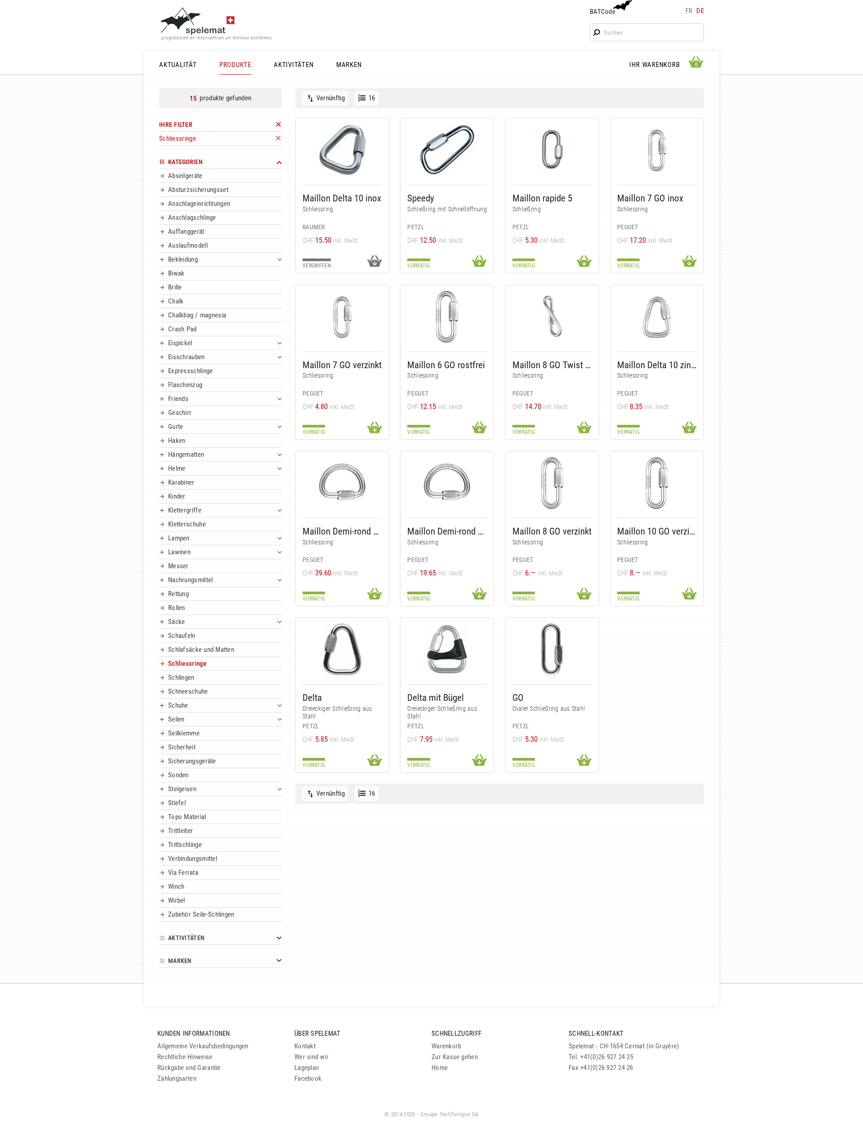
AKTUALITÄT (178, 65)
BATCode (602, 12)
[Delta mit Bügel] (447, 649)
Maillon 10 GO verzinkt (657, 531)
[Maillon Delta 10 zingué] (656, 317)
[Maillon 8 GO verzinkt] (552, 483)
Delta (312, 697)
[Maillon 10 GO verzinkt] (656, 483)
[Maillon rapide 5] (552, 150)
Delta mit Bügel (435, 697)
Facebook (307, 1078)
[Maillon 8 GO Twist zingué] (552, 317)
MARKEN (349, 65)
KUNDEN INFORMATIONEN (193, 1033)
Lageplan (306, 1068)
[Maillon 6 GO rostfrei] (447, 317)
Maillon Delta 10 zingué (657, 364)
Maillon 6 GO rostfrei (446, 364)
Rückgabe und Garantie (189, 1068)
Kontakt (305, 1046)
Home (440, 1068)
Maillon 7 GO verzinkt (342, 364)
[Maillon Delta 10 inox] (342, 150)
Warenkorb (447, 1046)
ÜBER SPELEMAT (317, 1033)
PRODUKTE (235, 65)
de (700, 11)
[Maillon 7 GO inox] (656, 150)
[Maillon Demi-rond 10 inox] (342, 483)
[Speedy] (447, 150)
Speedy (420, 198)
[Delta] (342, 649)
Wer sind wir (311, 1057)
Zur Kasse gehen (455, 1057)
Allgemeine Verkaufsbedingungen (203, 1046)
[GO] (552, 649)
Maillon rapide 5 (542, 198)
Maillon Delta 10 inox (341, 198)
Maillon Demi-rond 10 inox (342, 531)
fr (689, 11)
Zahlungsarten (176, 1078)
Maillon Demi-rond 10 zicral (447, 531)
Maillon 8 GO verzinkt (552, 531)
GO (518, 697)
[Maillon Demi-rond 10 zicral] (447, 483)
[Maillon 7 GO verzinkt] (342, 317)
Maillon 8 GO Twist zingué (552, 364)
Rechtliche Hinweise (184, 1057)
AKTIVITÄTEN (293, 65)
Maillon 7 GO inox (650, 198)
